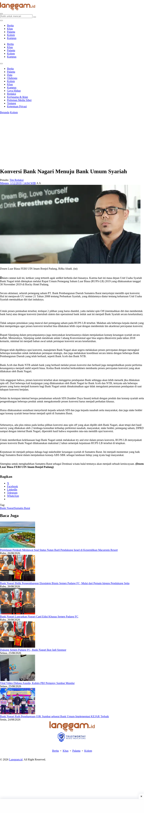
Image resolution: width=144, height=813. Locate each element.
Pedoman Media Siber (19, 100)
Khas (10, 28)
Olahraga (12, 78)
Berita (10, 25)
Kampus (11, 38)
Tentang (11, 103)
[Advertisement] (72, 806)
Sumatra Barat (22, 508)
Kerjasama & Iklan (17, 96)
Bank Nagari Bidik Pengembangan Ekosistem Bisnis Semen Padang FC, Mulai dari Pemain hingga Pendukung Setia (64, 583)
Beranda (4, 112)
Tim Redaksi (16, 180)
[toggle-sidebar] (1, 20)
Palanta (11, 31)
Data (9, 74)
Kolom (11, 34)
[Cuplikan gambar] (17, 546)
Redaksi (11, 93)
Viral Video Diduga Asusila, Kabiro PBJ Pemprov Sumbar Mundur (37, 683)
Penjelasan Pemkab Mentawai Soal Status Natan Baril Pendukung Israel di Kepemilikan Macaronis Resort (59, 549)
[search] (1, 13)
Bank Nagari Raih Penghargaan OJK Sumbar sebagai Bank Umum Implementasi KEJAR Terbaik (54, 716)
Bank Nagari (7, 508)
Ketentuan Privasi (17, 106)
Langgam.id (15, 759)
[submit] (34, 17)
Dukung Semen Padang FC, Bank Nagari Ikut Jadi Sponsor (33, 649)
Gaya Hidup (14, 90)
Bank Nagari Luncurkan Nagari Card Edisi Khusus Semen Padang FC (39, 616)
